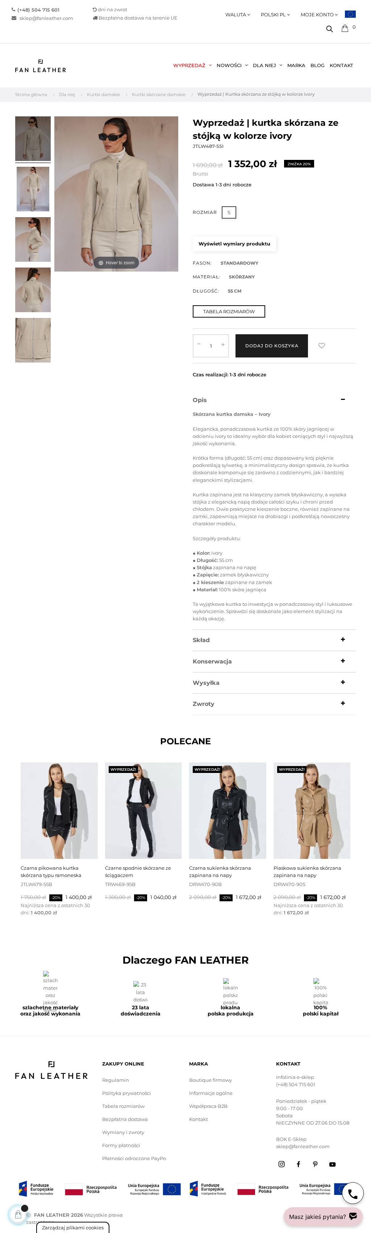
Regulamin (115, 1080)
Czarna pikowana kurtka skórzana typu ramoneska (51, 871)
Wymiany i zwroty (123, 1132)
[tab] (274, 400)
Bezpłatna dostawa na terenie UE (137, 18)
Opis (200, 400)
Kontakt (198, 1119)
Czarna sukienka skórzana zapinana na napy (220, 871)
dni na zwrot (112, 9)
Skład (201, 640)
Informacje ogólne (211, 1093)
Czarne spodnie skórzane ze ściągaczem (138, 871)
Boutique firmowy (210, 1080)
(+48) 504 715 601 (295, 1084)
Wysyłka (206, 683)
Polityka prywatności (126, 1093)
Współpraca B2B (208, 1106)
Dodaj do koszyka (272, 345)
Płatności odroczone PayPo (134, 1158)
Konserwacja (212, 661)
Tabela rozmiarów (123, 1106)
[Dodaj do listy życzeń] (321, 345)
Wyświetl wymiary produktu (234, 244)
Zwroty (203, 704)
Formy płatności (121, 1145)
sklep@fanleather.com (46, 18)
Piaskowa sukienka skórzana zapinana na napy (307, 871)
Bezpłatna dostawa (125, 1119)
